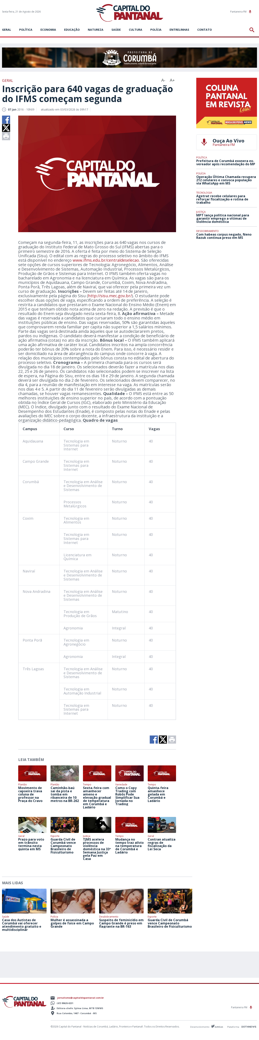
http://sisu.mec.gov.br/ (110, 295)
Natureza (95, 30)
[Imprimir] (6, 136)
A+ (172, 80)
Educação (72, 30)
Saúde (116, 30)
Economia (48, 30)
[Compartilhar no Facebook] (6, 120)
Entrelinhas (179, 30)
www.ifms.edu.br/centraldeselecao (106, 260)
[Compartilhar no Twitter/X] (6, 128)
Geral (6, 30)
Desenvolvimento (200, 1026)
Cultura (135, 30)
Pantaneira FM (238, 11)
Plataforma (233, 1027)
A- (163, 80)
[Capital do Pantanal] (129, 13)
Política (25, 30)
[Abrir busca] (252, 30)
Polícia (155, 30)
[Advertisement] (226, 272)
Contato (204, 30)
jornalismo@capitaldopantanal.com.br (80, 997)
